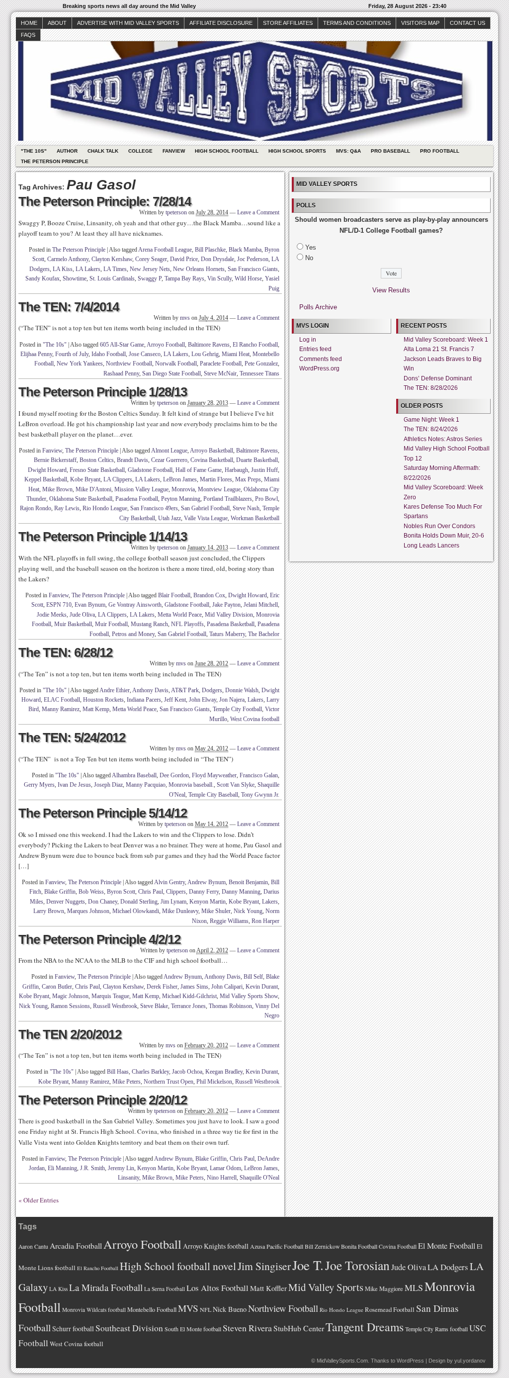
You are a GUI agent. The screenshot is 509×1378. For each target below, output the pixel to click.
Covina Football (398, 1246)
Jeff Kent (175, 699)
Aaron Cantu (33, 1246)
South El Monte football (193, 1329)
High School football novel (178, 1266)
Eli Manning (62, 1168)
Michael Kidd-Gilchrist (189, 996)
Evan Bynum (90, 604)
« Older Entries (38, 1199)
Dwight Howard (47, 469)
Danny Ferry (204, 891)
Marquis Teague (110, 996)
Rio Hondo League (105, 508)
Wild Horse (248, 278)
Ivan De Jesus (74, 784)
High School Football (226, 151)
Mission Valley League (141, 489)
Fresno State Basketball (97, 469)
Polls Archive (318, 307)
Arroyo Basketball (211, 450)
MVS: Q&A (348, 151)
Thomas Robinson (230, 1006)
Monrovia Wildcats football (94, 1309)
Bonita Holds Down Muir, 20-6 (444, 535)
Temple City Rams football (436, 1329)
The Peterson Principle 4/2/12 (99, 939)
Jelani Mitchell (261, 604)
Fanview (174, 151)
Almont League (169, 450)
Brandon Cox (209, 595)
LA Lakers (88, 269)
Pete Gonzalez (261, 363)
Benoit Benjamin (248, 882)
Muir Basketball (73, 624)
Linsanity (128, 1177)
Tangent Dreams (365, 1327)
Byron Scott (121, 891)
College (140, 151)
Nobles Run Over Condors (439, 526)
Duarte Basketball (257, 460)
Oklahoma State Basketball (80, 498)
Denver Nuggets (65, 901)
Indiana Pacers (144, 699)
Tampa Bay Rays (184, 278)
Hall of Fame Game (198, 469)
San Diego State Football (171, 373)
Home (29, 23)
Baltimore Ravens (209, 344)
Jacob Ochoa (187, 1071)
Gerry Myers (39, 784)
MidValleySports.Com (342, 1361)
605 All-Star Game (122, 344)
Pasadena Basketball (230, 624)
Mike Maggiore (384, 1289)
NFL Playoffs (187, 624)
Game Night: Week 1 (431, 419)
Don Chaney (102, 901)
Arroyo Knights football (216, 1246)
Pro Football (439, 151)
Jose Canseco (145, 354)
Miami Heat (236, 354)
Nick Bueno (230, 1309)
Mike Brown (57, 489)
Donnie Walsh (241, 690)
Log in (307, 339)
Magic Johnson (70, 996)
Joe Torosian (357, 1265)
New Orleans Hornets (199, 269)
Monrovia (183, 489)
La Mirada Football (106, 1287)
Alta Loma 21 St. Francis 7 (439, 349)
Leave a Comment (258, 212)
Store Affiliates (288, 23)
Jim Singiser (264, 1266)
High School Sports (297, 151)
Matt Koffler (268, 1288)
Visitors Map (420, 23)
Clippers (176, 891)
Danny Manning (241, 891)
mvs (185, 317)
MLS (414, 1287)
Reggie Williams (229, 921)
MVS (188, 1308)
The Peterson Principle (54, 161)
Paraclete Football (221, 363)
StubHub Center (298, 1328)
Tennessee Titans (259, 373)
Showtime (74, 278)
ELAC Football (62, 699)
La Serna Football (164, 1288)
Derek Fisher (162, 986)
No (309, 258)
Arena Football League (165, 249)
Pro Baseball (390, 151)
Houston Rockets (103, 699)
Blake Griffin (60, 891)
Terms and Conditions (357, 23)
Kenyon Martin (207, 901)
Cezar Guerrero (169, 460)
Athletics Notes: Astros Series (443, 439)
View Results (391, 290)
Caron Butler (57, 986)
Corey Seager (151, 259)
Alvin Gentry (169, 882)
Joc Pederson (252, 259)
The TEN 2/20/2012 (69, 1034)
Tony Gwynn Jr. (260, 794)
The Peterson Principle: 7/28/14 (104, 201)
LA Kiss (63, 269)
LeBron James (180, 479)
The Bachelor (263, 634)
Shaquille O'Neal (259, 1177)
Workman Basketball (255, 518)
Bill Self (253, 976)
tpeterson (176, 212)
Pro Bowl (266, 498)
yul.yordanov (470, 1361)
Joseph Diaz (108, 784)
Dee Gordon (174, 775)
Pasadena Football (136, 498)
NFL (205, 1309)
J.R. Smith (92, 1168)
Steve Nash (246, 508)
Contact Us (467, 23)
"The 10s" (34, 151)
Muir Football (111, 624)
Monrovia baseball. (191, 784)
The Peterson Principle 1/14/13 (102, 536)
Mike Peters (126, 1081)
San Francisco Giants (253, 269)
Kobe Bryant (85, 479)
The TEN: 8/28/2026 (431, 387)
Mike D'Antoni (93, 489)
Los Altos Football (217, 1287)
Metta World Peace (180, 614)
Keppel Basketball (45, 479)
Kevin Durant (262, 986)
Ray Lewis (67, 508)
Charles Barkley (150, 1071)
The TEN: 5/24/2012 (71, 737)
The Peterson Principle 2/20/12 (102, 1100)
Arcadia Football (76, 1245)
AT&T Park (185, 690)
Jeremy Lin (121, 1168)
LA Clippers (117, 479)
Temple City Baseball (213, 794)
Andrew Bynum (206, 882)
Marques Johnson (88, 911)
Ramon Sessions (70, 1006)
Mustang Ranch (149, 624)
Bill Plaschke (210, 249)
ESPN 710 (59, 604)
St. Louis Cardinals (112, 278)
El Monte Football (446, 1245)
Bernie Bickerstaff (55, 460)
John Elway (202, 699)
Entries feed (315, 349)
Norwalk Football (176, 363)
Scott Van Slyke (235, 784)
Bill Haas (118, 1071)
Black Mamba (245, 249)
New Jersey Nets (150, 269)
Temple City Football (237, 709)
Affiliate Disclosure (221, 23)
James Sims (194, 986)
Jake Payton (226, 604)
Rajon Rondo (35, 508)
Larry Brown (48, 911)
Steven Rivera (247, 1328)
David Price (184, 259)
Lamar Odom (225, 1168)
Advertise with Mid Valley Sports (128, 23)
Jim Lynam (173, 901)
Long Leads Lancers (431, 545)
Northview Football (129, 363)
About (57, 23)
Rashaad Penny (121, 373)
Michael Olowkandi (135, 911)
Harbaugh (236, 469)
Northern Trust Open (168, 1081)
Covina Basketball (211, 460)
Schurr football (73, 1328)
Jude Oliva (82, 614)
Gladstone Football (150, 469)
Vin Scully (219, 278)
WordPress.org (319, 368)
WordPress (410, 1361)
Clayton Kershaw (111, 259)
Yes (310, 247)
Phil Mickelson (214, 1081)
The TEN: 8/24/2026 (431, 429)
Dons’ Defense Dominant (438, 378)
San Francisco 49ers (154, 508)
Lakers (255, 699)
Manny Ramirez (61, 709)
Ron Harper (265, 921)
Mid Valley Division (229, 614)
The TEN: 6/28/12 (65, 652)
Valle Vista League (206, 518)
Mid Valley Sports (325, 1287)
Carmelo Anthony (67, 259)
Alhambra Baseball (134, 775)
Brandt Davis (132, 460)
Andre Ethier (114, 690)
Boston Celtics (97, 460)
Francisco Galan (259, 775)
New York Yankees (80, 363)
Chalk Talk (102, 151)
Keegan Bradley (224, 1071)
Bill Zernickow (322, 1246)
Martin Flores (216, 479)
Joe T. (308, 1265)
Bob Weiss (91, 891)
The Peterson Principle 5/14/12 (102, 813)
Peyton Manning (180, 498)
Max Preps (248, 479)
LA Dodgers (447, 1267)
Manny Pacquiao (146, 784)
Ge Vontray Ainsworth (135, 604)
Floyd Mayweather (214, 775)
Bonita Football (359, 1246)
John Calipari (227, 986)
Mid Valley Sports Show (249, 996)
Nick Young (248, 911)
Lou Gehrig (205, 354)
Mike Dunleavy (180, 911)
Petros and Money (133, 634)
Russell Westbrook (115, 1006)
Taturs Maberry (227, 634)
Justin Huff (264, 469)
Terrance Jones (188, 1006)
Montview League (219, 489)
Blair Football (174, 595)
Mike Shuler (216, 911)
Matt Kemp (96, 709)
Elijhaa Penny (36, 354)
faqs (28, 35)
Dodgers (212, 690)
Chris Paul (150, 891)
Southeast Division (129, 1328)
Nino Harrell (222, 1177)
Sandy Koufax (42, 278)
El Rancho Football (255, 344)
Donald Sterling (139, 901)
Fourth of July (71, 354)
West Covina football (254, 719)
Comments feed (320, 359)
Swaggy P (150, 278)
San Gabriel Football (205, 508)
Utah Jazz (169, 518)
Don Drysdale (217, 259)
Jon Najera (232, 699)
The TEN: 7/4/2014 (68, 306)
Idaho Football (108, 354)
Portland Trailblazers (227, 498)
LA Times (115, 269)
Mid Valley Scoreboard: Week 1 (446, 339)
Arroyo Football (166, 344)
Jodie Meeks (52, 614)
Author (67, 151)
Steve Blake (154, 1006)
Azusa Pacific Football (276, 1246)
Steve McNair (220, 373)
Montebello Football (151, 1309)
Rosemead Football (390, 1309)
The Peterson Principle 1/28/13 (102, 391)
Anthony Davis (150, 690)
